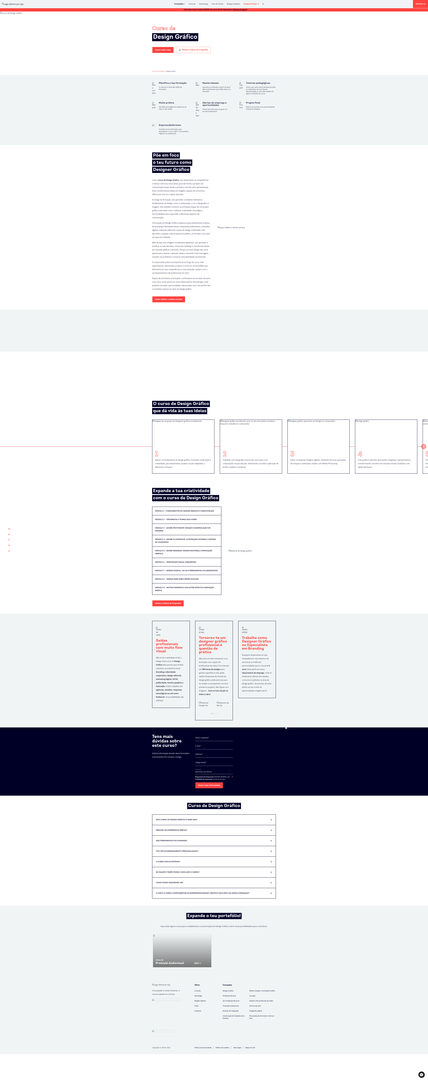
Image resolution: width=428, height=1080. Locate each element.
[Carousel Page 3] (214, 714)
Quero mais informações (209, 785)
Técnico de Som (255, 1006)
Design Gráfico (228, 991)
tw (9, 545)
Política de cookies (222, 1048)
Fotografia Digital (255, 1011)
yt (9, 540)
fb (9, 529)
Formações (178, 4)
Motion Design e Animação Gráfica (262, 991)
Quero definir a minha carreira (168, 299)
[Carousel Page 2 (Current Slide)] (212, 714)
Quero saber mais (163, 50)
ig (9, 534)
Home (154, 71)
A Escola (192, 4)
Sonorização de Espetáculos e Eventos (234, 1017)
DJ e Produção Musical (231, 1001)
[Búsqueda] (263, 4)
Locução (252, 996)
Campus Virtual (250, 4)
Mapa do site (250, 1048)
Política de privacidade (202, 1048)
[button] (421, 1075)
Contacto (197, 1011)
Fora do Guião (217, 4)
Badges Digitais (233, 4)
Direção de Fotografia (231, 1011)
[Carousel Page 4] (217, 714)
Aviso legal (237, 1048)
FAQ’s (196, 1006)
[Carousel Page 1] (210, 714)
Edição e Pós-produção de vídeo (261, 1001)
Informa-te (420, 4)
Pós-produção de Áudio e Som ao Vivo (261, 1017)
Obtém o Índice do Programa (194, 50)
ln (9, 551)
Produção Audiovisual (231, 1006)
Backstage (203, 4)
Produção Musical (229, 996)
